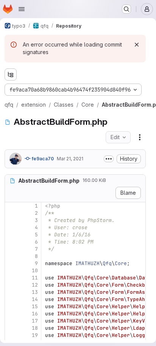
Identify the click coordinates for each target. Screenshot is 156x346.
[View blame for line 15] (11, 306)
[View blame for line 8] (11, 256)
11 (35, 278)
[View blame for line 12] (11, 285)
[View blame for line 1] (11, 205)
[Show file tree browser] (11, 74)
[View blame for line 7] (11, 249)
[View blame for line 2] (11, 213)
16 (35, 313)
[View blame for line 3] (11, 220)
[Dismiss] (136, 44)
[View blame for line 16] (11, 313)
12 (35, 285)
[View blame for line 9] (11, 263)
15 (35, 306)
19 (35, 335)
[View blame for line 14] (11, 299)
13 (35, 292)
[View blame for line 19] (11, 335)
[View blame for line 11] (11, 277)
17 (35, 321)
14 (35, 299)
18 (35, 328)
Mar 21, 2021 (70, 158)
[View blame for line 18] (11, 328)
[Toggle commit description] (109, 158)
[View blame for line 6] (11, 241)
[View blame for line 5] (11, 234)
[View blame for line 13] (11, 292)
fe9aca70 (42, 158)
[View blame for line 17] (11, 320)
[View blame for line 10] (11, 270)
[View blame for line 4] (11, 227)
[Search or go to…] (126, 9)
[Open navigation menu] (22, 9)
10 (35, 270)
